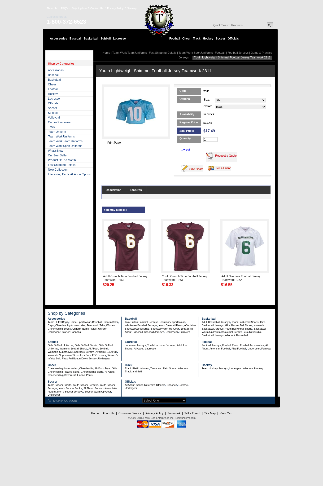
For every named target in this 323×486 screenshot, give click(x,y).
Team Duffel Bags (58, 322)
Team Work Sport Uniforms (65, 146)
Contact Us (96, 8)
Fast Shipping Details (61, 165)
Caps (51, 325)
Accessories (58, 38)
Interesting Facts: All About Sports (69, 174)
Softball (105, 38)
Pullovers (184, 332)
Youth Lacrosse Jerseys (161, 345)
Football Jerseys (238, 52)
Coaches (172, 385)
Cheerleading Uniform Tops (94, 368)
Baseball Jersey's (154, 332)
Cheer (186, 38)
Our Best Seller (57, 155)
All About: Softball (98, 348)
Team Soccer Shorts (59, 385)
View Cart (226, 413)
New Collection (58, 169)
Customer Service (129, 413)
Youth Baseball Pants (171, 325)
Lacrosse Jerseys (135, 345)
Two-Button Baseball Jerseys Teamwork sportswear (155, 322)
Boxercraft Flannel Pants (78, 375)
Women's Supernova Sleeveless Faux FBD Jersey (77, 355)
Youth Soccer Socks (70, 388)
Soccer (220, 38)
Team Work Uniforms (61, 136)
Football (174, 38)
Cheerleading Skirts (92, 371)
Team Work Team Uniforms (65, 141)
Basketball (91, 38)
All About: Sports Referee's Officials (145, 385)
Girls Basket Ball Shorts (238, 325)
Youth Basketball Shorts (238, 328)
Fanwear (266, 348)
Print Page (114, 142)
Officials (233, 38)
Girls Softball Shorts (86, 345)
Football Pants (230, 345)
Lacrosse (119, 38)
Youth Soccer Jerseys (85, 385)
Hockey (208, 38)
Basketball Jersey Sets (234, 332)
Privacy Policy (115, 8)
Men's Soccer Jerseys (70, 391)
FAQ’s (64, 8)
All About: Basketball (236, 335)
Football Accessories (252, 345)
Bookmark (173, 413)
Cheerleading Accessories (70, 325)
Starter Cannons (71, 332)
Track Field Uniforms (137, 368)
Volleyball (54, 117)
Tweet (185, 149)
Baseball (75, 38)
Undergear (172, 332)
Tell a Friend (192, 413)
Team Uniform (57, 131)
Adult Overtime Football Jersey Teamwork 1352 (241, 278)
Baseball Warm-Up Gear (165, 328)
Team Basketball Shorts (245, 322)
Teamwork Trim (96, 325)
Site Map (210, 413)
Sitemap (131, 8)
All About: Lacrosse (145, 348)
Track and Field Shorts (163, 368)
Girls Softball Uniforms (60, 345)
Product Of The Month (62, 160)
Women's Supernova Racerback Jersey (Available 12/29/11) (82, 351)
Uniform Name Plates (84, 328)
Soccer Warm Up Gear (98, 391)
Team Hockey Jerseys (215, 368)
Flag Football (238, 348)
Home (106, 52)
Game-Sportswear (59, 122)
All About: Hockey (253, 368)
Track (197, 38)
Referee (183, 385)
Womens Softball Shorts (73, 348)
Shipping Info (79, 8)
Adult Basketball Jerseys (216, 322)
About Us (52, 8)
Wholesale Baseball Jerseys (141, 325)
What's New (55, 150)
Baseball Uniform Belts (105, 322)
